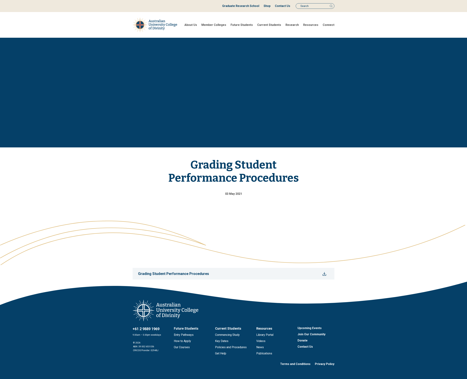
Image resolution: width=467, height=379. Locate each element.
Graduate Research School (240, 6)
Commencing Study (227, 335)
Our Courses (182, 347)
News (260, 347)
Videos (260, 341)
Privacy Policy (324, 364)
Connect (328, 25)
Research (292, 25)
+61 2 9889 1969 (146, 329)
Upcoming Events (310, 328)
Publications (264, 353)
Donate (303, 340)
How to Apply (182, 341)
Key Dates (221, 341)
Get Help (220, 353)
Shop (267, 6)
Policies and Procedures (231, 347)
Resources (310, 25)
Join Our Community (311, 334)
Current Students (269, 25)
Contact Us (282, 6)
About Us (190, 25)
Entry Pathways (184, 335)
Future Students (242, 25)
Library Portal (264, 335)
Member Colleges (213, 25)
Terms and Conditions (295, 364)
